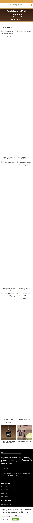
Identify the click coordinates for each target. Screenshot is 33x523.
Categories (15, 19)
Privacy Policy (5, 487)
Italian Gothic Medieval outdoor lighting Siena (9, 158)
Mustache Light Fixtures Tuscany (9, 289)
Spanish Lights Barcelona (24, 441)
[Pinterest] (15, 2)
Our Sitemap (5, 496)
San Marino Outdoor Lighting (24, 289)
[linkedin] (17, 2)
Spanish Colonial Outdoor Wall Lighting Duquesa (8, 421)
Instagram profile (6, 504)
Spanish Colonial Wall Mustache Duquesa (24, 420)
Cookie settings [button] (7, 519)
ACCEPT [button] (15, 519)
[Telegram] (19, 2)
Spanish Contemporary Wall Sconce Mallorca (9, 442)
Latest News (5, 493)
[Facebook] (14, 2)
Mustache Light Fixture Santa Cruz (24, 158)
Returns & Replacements (8, 490)
